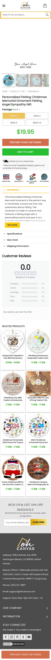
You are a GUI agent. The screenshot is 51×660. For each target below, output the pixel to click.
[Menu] (4, 5)
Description (13, 189)
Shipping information (18, 245)
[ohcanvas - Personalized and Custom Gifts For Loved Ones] (25, 5)
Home (5, 91)
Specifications (14, 233)
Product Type (18, 91)
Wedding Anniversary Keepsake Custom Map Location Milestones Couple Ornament (38, 356)
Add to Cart (25, 152)
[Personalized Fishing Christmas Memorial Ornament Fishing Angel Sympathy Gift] (12, 341)
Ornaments (33, 91)
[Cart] (45, 6)
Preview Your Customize (25, 142)
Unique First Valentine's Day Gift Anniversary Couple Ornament (12, 356)
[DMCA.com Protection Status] (27, 643)
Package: (11, 109)
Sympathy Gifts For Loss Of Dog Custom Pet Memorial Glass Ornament (38, 399)
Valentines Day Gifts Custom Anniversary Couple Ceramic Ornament (13, 399)
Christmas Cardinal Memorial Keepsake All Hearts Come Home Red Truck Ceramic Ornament (38, 483)
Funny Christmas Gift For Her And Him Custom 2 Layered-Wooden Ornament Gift (13, 483)
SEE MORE (12, 225)
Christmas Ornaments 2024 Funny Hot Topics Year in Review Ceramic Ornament (13, 441)
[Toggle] (4, 189)
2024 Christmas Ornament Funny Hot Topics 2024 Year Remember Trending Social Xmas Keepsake (38, 441)
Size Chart (12, 239)
